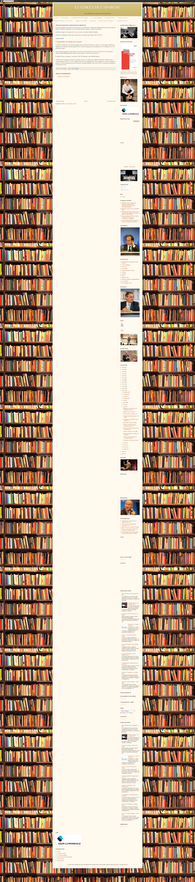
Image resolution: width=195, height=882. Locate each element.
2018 (123, 371)
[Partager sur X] (75, 68)
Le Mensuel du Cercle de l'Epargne (79, 17)
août (124, 400)
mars (124, 445)
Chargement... (123, 559)
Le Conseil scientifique (96, 17)
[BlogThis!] (73, 68)
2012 (123, 384)
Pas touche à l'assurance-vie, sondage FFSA (130, 673)
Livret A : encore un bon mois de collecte (129, 635)
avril (124, 442)
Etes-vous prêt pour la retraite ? (106, 21)
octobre (125, 396)
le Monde (124, 272)
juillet (124, 402)
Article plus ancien (111, 101)
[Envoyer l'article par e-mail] (69, 68)
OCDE (123, 275)
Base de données (60, 858)
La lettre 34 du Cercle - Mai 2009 (130, 431)
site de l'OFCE (125, 281)
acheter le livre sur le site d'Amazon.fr (128, 73)
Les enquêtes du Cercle (122, 21)
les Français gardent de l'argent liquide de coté (130, 645)
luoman (117, 864)
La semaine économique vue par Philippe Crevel (129, 654)
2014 (123, 380)
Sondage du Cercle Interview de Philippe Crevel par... (130, 409)
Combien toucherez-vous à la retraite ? (64, 21)
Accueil (56, 17)
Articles (124, 187)
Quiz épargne (93, 21)
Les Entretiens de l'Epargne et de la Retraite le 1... (130, 420)
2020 (123, 367)
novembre (125, 394)
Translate (131, 712)
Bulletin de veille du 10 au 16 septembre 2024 (130, 209)
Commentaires (125, 189)
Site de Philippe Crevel (127, 283)
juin (124, 404)
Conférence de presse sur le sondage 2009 (133, 603)
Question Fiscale (125, 277)
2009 (123, 390)
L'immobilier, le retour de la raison (68, 41)
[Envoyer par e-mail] (72, 68)
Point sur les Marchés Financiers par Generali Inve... (131, 428)
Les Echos (124, 274)
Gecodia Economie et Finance (128, 270)
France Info (124, 266)
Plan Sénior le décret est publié (129, 422)
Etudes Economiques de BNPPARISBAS (130, 279)
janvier (125, 449)
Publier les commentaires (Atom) (69, 103)
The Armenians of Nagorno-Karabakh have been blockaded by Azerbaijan (130, 532)
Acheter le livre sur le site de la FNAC (128, 72)
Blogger (125, 864)
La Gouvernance (65, 17)
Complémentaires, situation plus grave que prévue (130, 663)
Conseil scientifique (78, 32)
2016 (123, 375)
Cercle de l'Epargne (126, 265)
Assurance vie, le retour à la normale (133, 625)
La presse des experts (122, 17)
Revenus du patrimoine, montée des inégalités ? (130, 434)
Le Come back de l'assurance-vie (130, 414)
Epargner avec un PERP (81, 21)
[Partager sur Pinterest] (77, 68)
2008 (123, 451)
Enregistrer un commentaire (64, 76)
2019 (123, 369)
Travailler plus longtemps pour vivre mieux (131, 416)
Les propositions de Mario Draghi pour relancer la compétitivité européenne (130, 221)
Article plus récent (60, 101)
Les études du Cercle (110, 17)
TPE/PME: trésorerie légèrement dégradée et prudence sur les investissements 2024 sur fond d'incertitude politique (129, 204)
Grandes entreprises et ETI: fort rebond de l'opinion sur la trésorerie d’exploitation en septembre (130, 217)
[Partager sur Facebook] (76, 68)
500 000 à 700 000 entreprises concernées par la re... (129, 425)
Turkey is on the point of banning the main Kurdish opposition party (130, 529)
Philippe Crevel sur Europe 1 (129, 411)
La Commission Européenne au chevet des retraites (129, 437)
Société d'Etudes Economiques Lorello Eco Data (130, 262)
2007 (123, 453)
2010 (123, 388)
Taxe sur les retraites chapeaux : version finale (130, 682)
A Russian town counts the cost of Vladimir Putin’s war (129, 521)
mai (124, 406)
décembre (125, 392)
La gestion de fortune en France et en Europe (130, 614)
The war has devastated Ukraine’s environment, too (129, 524)
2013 (123, 382)
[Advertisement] (85, 88)
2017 (123, 373)
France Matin (124, 268)
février (125, 447)
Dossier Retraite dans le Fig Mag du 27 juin (130, 594)
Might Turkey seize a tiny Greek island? (130, 527)
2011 (123, 386)
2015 (123, 378)
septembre (125, 398)
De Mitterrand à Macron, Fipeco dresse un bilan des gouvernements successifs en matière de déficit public (130, 213)
